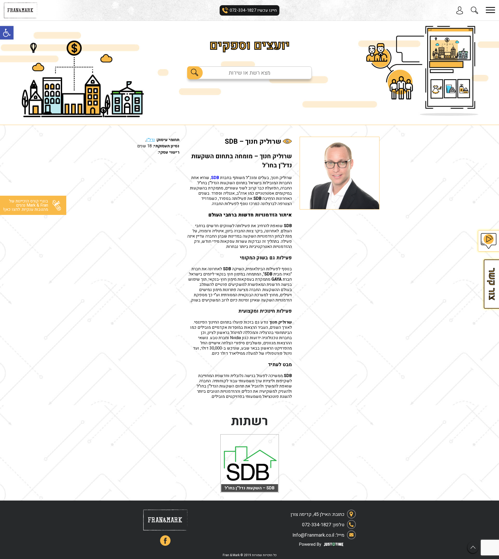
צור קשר (491, 284)
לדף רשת (249, 487)
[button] (7, 33)
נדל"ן (150, 140)
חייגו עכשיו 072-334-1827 (253, 10)
